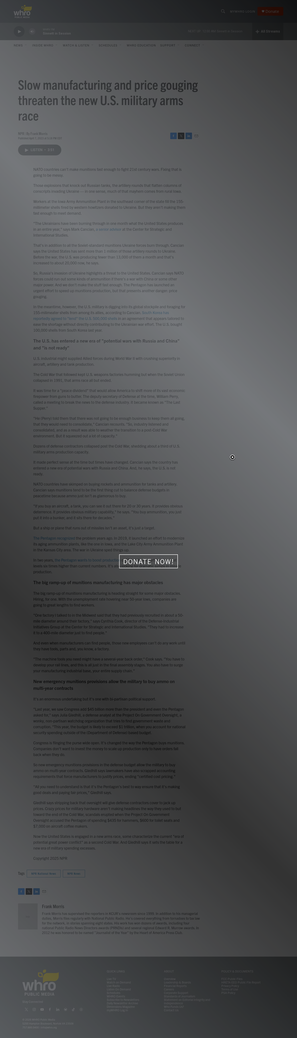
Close (232, 457)
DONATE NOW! (148, 561)
